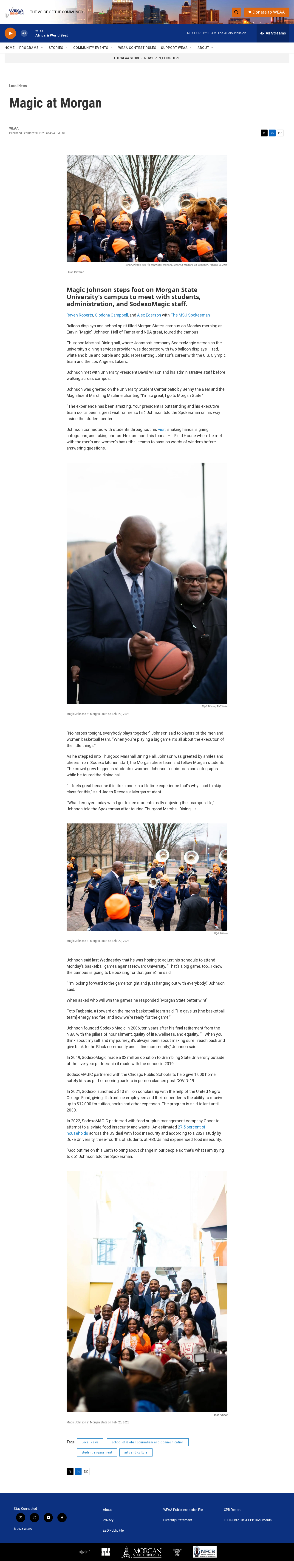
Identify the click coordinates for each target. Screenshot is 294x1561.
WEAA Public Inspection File (183, 1510)
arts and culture (136, 1452)
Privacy (108, 1520)
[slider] (31, 33)
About (203, 48)
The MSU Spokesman (190, 315)
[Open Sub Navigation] (42, 48)
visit (162, 429)
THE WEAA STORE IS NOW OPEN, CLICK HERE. (147, 58)
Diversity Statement (177, 1520)
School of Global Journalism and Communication (148, 1442)
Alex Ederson (149, 315)
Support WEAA (174, 48)
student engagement (97, 1452)
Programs (29, 48)
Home (10, 48)
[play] (10, 33)
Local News (18, 85)
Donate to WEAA (268, 12)
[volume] (24, 33)
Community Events (90, 48)
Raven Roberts (80, 315)
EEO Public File (113, 1530)
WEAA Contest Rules (137, 48)
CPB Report (232, 1510)
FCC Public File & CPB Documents (248, 1520)
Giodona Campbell (111, 315)
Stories (56, 48)
